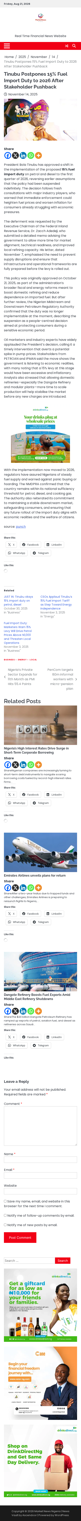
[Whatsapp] (30, 155)
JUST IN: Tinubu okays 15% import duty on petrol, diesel (18, 601)
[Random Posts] (66, 46)
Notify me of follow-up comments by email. (40, 1215)
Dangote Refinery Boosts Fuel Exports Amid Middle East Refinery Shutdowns (37, 997)
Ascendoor (29, 1515)
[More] (38, 155)
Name (10, 1154)
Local (33, 660)
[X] (15, 155)
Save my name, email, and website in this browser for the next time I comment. (37, 1203)
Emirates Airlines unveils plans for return (35, 875)
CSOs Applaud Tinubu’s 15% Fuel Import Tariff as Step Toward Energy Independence (56, 602)
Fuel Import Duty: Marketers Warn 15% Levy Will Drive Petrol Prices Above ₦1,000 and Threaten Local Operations (18, 633)
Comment (13, 1104)
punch (21, 526)
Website (10, 1185)
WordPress (62, 1515)
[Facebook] (7, 155)
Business (9, 660)
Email (9, 1170)
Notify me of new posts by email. (32, 1225)
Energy (22, 660)
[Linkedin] (23, 155)
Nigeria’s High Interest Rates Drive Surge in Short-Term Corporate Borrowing (36, 750)
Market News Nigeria (40, 29)
